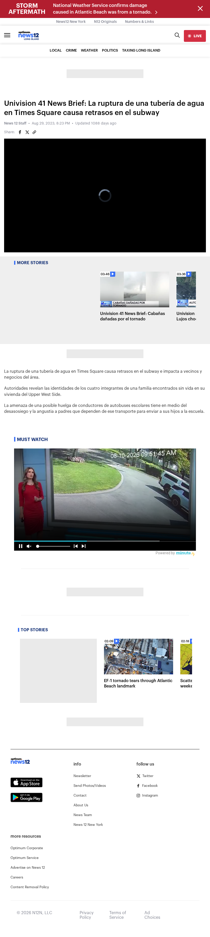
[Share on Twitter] (27, 132)
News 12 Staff (15, 123)
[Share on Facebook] (20, 132)
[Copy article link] (34, 132)
